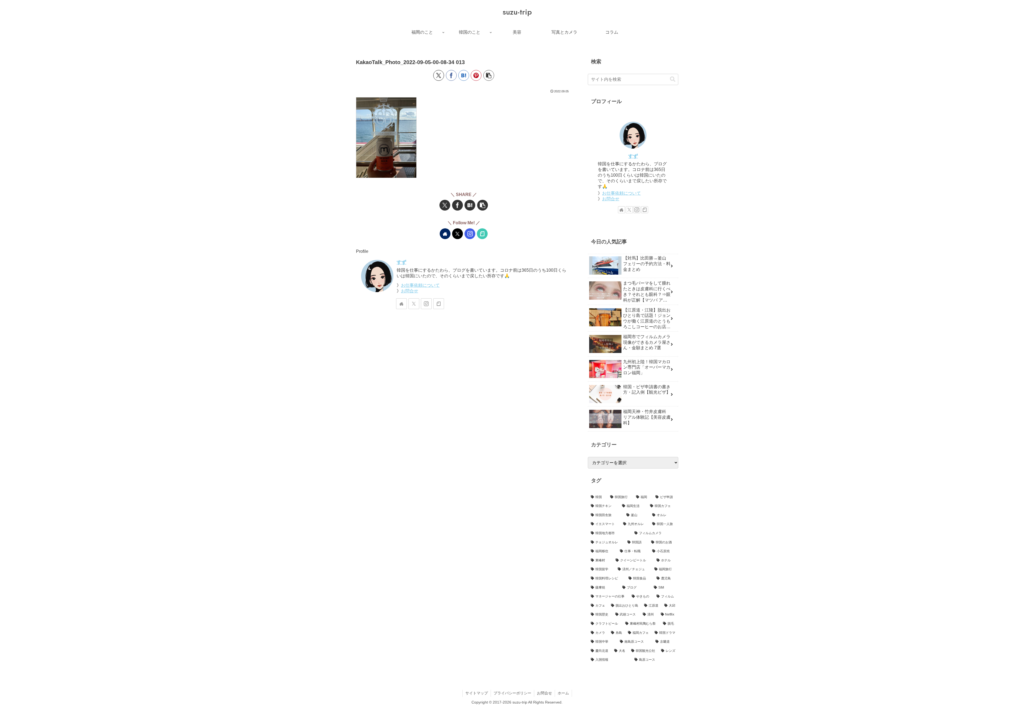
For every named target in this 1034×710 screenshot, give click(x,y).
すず (401, 262)
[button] (488, 75)
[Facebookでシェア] (451, 75)
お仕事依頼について (420, 285)
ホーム (563, 693)
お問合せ (409, 291)
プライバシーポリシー (512, 693)
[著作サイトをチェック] (445, 233)
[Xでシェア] (438, 75)
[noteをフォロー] (482, 233)
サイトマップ (476, 693)
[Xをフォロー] (457, 233)
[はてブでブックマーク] (463, 75)
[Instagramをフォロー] (469, 233)
